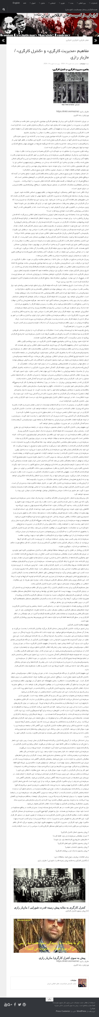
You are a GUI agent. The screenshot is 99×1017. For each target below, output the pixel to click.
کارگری (68, 40)
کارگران (75, 40)
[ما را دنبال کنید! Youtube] (5, 1004)
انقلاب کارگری (84, 40)
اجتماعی (52, 3)
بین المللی (82, 3)
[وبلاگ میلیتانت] (24, 1004)
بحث (71, 3)
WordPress (81, 1011)
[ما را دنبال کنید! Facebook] (15, 1004)
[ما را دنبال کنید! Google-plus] (10, 1004)
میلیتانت (82, 64)
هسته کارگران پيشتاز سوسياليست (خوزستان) (81, 10)
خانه (24, 3)
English (16, 3)
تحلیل (43, 3)
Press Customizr (63, 1011)
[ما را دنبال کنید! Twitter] (19, 1004)
